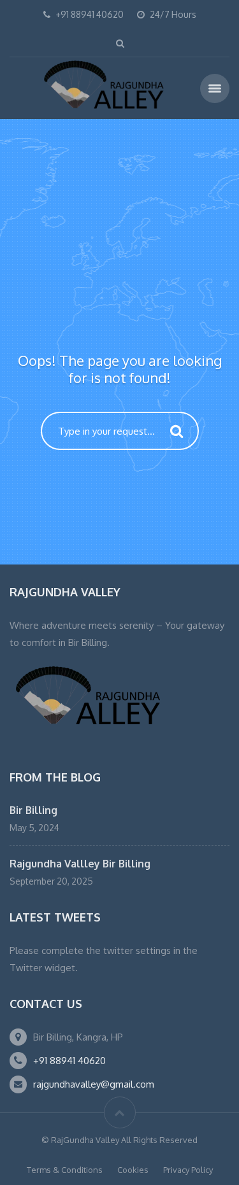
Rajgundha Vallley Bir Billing (80, 863)
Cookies (132, 1170)
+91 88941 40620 (69, 1061)
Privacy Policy (188, 1170)
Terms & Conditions (65, 1170)
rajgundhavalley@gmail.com (93, 1084)
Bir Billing (33, 810)
